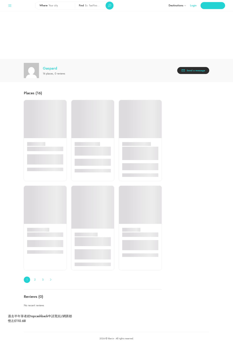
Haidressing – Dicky (41, 234)
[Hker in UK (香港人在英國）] (23, 5)
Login (193, 5)
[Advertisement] (116, 35)
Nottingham (91, 229)
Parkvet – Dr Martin (136, 234)
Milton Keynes (92, 144)
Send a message (196, 70)
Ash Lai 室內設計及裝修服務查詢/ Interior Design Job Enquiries (139, 153)
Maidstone (134, 229)
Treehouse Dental (39, 149)
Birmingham (43, 229)
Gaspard (50, 68)
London (41, 144)
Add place (215, 5)
